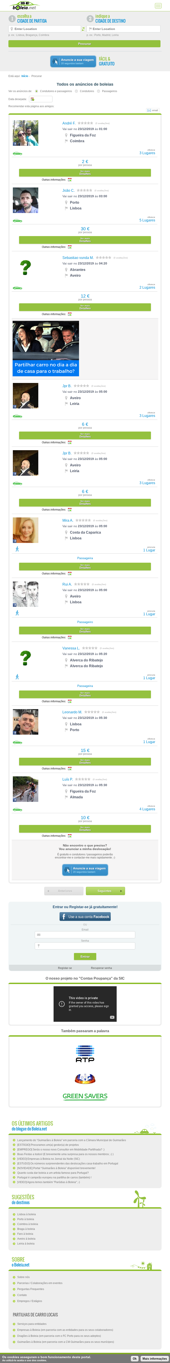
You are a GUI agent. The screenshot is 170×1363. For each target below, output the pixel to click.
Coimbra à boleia (27, 1224)
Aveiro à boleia (26, 1238)
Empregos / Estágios (29, 1301)
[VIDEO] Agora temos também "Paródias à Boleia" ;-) (48, 1182)
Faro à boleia (25, 1233)
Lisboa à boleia (26, 1214)
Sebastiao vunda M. (78, 258)
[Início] (24, 5)
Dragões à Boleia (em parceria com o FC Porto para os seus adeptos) (59, 1335)
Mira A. (67, 520)
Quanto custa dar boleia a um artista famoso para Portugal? (53, 1172)
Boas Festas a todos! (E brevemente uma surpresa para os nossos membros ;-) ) (65, 1154)
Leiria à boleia (26, 1243)
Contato (22, 1295)
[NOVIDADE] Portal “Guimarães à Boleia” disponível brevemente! (56, 1168)
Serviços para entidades (31, 1324)
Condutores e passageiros (56, 91)
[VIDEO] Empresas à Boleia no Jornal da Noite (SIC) (48, 1158)
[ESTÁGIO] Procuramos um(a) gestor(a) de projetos (48, 1144)
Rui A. (67, 584)
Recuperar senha (101, 968)
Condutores (87, 91)
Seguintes (104, 891)
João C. (68, 190)
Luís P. (67, 779)
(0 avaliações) (102, 123)
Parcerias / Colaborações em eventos (39, 1283)
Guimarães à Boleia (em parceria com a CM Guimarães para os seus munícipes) (65, 1341)
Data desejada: (17, 99)
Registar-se (65, 968)
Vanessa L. (71, 648)
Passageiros (109, 91)
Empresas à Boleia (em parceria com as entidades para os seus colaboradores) (65, 1329)
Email (85, 929)
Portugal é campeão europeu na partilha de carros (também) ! (54, 1177)
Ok (135, 1358)
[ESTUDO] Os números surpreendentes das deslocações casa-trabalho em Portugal (67, 1163)
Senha (85, 940)
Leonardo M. (72, 712)
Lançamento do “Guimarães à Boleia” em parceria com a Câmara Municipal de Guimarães (71, 1140)
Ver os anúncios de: (20, 91)
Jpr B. (66, 386)
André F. (68, 123)
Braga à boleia (26, 1229)
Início (24, 76)
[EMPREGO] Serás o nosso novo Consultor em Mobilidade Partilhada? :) (60, 1149)
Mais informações (155, 1358)
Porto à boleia (25, 1219)
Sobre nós (23, 1277)
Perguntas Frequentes (30, 1289)
